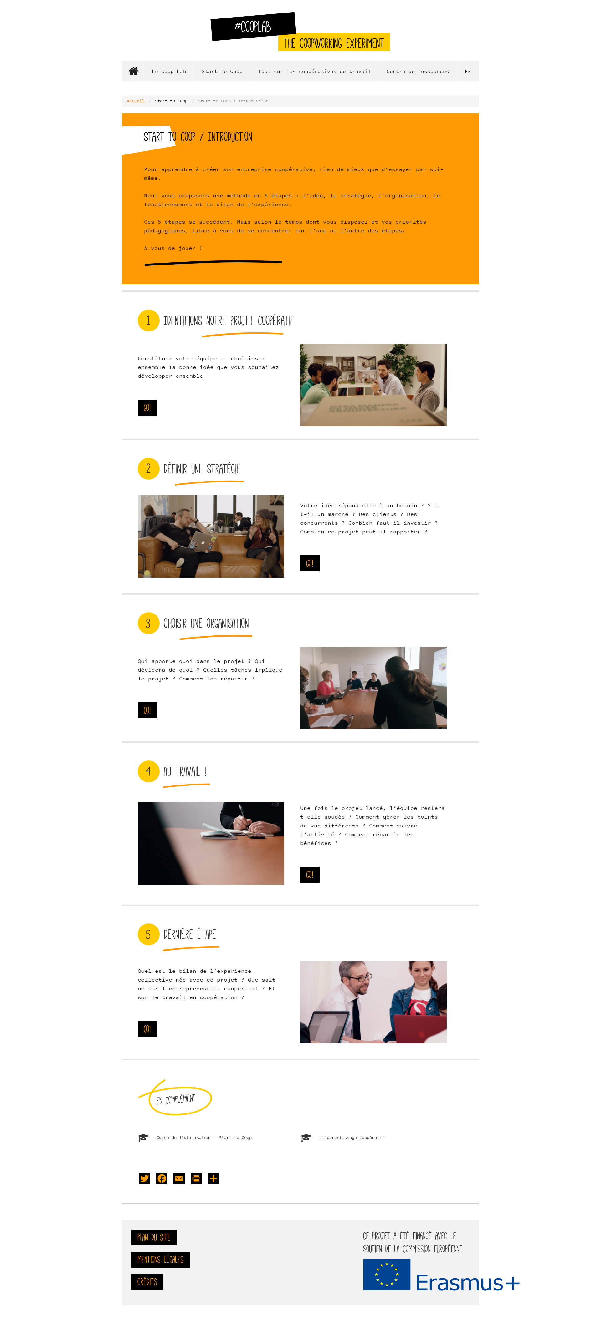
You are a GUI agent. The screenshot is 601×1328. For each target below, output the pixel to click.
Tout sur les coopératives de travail (314, 71)
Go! (147, 407)
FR (468, 71)
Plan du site (154, 1237)
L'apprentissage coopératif (351, 1138)
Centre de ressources (418, 71)
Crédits (147, 1281)
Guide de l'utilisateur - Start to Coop (204, 1138)
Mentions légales (161, 1259)
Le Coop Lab (169, 71)
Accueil (133, 71)
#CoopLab (256, 29)
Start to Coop (222, 71)
